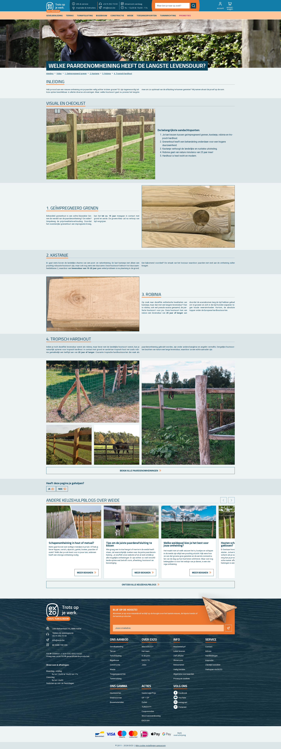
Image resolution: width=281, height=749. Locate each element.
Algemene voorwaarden (183, 674)
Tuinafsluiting (115, 655)
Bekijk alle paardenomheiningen (139, 470)
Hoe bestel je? (179, 646)
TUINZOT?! (146, 707)
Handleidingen (211, 655)
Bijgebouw (114, 660)
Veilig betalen (179, 669)
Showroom (178, 660)
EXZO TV (146, 660)
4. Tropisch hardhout (123, 73)
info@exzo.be (58, 640)
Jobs (144, 665)
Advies (208, 651)
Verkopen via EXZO (213, 669)
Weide (112, 669)
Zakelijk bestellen (212, 665)
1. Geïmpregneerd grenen (76, 73)
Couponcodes (148, 711)
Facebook (182, 693)
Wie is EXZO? (147, 646)
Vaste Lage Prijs (149, 693)
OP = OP (145, 697)
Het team (146, 651)
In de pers (146, 655)
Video (59, 73)
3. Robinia (106, 73)
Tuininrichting (115, 678)
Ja (49, 489)
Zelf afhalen (178, 655)
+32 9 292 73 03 (59, 636)
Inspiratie (209, 660)
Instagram (182, 702)
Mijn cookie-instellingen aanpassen (151, 745)
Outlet (144, 702)
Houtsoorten (115, 693)
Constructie (115, 665)
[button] (220, 5)
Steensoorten (116, 697)
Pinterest (182, 707)
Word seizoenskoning (151, 716)
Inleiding (49, 73)
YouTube (182, 697)
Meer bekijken (85, 572)
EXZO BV (146, 720)
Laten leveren (179, 651)
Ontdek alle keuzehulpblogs (139, 584)
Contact (208, 646)
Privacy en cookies (181, 678)
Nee (60, 489)
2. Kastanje (94, 73)
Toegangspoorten (118, 674)
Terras (112, 651)
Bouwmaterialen (117, 702)
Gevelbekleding (116, 646)
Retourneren (178, 665)
